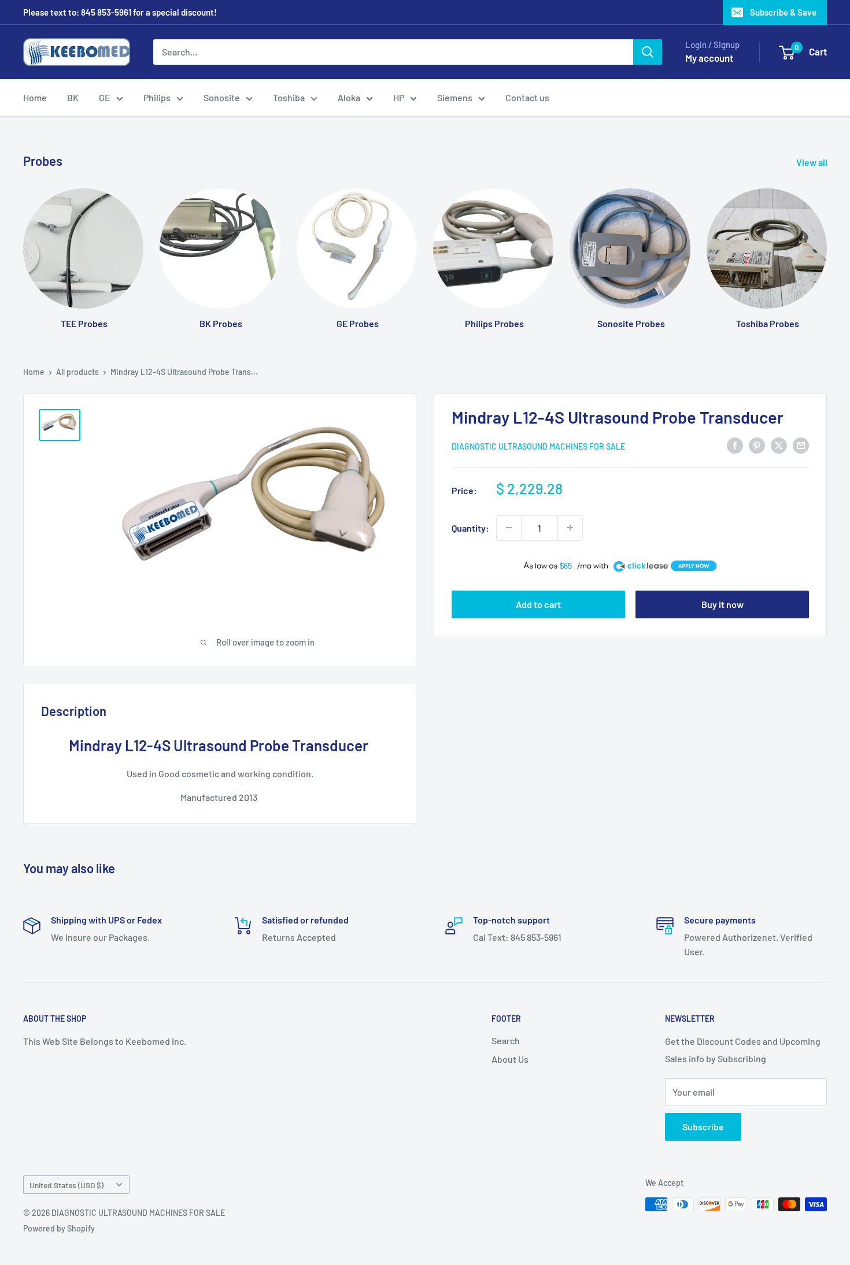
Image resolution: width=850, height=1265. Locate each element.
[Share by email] (801, 445)
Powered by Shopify (59, 1228)
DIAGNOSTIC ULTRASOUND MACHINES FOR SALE (538, 446)
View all (812, 162)
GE (104, 97)
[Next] (826, 248)
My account (709, 58)
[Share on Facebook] (735, 445)
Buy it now (722, 604)
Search (505, 1040)
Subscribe (703, 1126)
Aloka (349, 97)
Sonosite (222, 97)
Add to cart (538, 604)
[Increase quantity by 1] (570, 527)
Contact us (527, 97)
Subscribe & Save (783, 12)
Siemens (454, 97)
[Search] (647, 52)
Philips (157, 97)
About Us (510, 1058)
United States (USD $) (66, 1185)
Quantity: (470, 527)
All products (77, 372)
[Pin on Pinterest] (757, 445)
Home (35, 97)
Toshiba (289, 97)
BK (73, 97)
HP (398, 97)
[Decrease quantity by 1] (509, 527)
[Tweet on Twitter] (779, 445)
